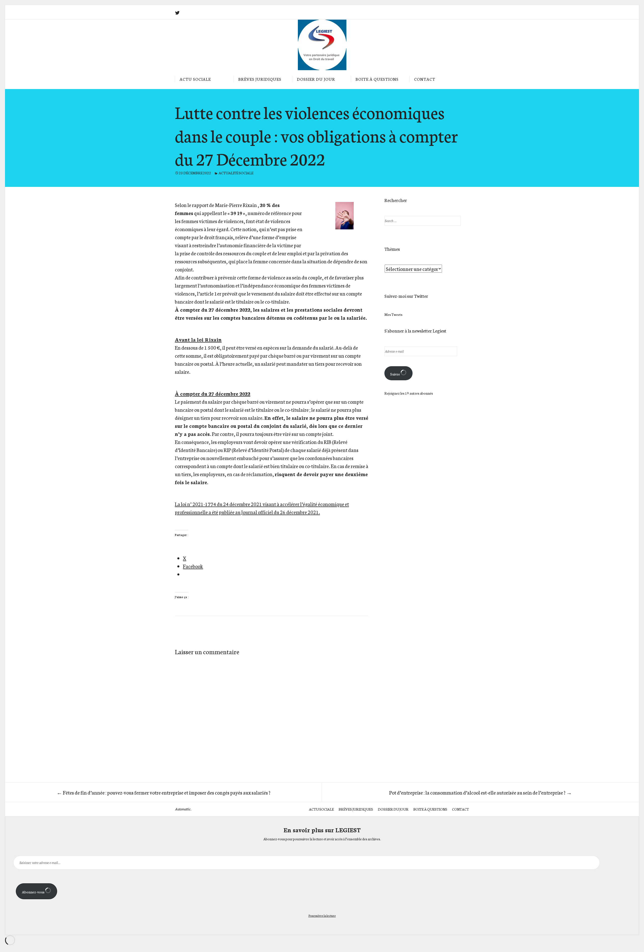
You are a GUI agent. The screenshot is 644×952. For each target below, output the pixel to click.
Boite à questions (376, 79)
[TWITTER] (177, 12)
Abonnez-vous (33, 891)
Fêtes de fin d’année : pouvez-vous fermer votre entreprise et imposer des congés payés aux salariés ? (163, 792)
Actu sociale (195, 79)
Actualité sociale (236, 172)
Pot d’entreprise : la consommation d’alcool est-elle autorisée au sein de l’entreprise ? (480, 792)
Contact (424, 79)
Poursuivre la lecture (322, 915)
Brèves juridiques (259, 79)
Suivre (395, 374)
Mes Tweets (393, 314)
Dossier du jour (316, 79)
